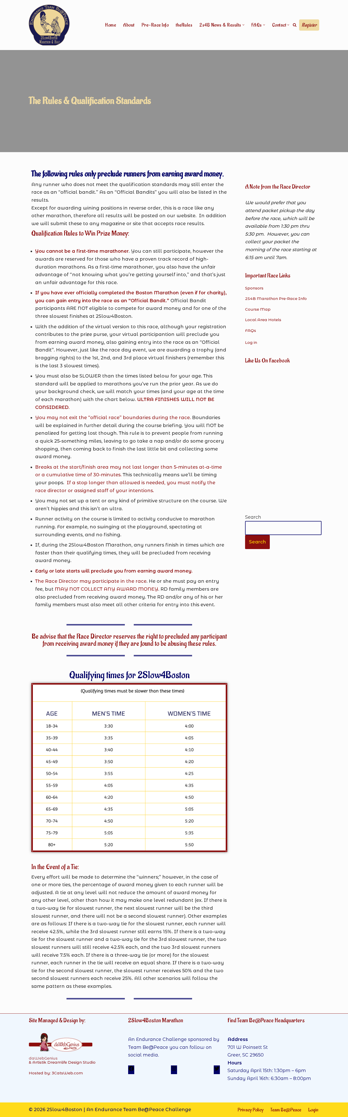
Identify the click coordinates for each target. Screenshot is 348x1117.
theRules (184, 25)
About (129, 25)
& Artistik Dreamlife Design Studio (62, 1062)
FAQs (250, 330)
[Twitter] (217, 1070)
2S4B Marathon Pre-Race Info (276, 298)
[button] (243, 25)
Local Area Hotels (263, 319)
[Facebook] (131, 1070)
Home (110, 25)
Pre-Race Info (155, 25)
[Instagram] (174, 1070)
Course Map (258, 309)
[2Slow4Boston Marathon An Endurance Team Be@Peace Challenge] (49, 25)
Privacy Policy (250, 1110)
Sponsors (254, 288)
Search (253, 517)
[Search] (295, 25)
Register (309, 25)
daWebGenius (43, 1058)
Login (313, 1110)
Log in (251, 342)
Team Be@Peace (286, 1110)
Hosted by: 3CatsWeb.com (56, 1073)
